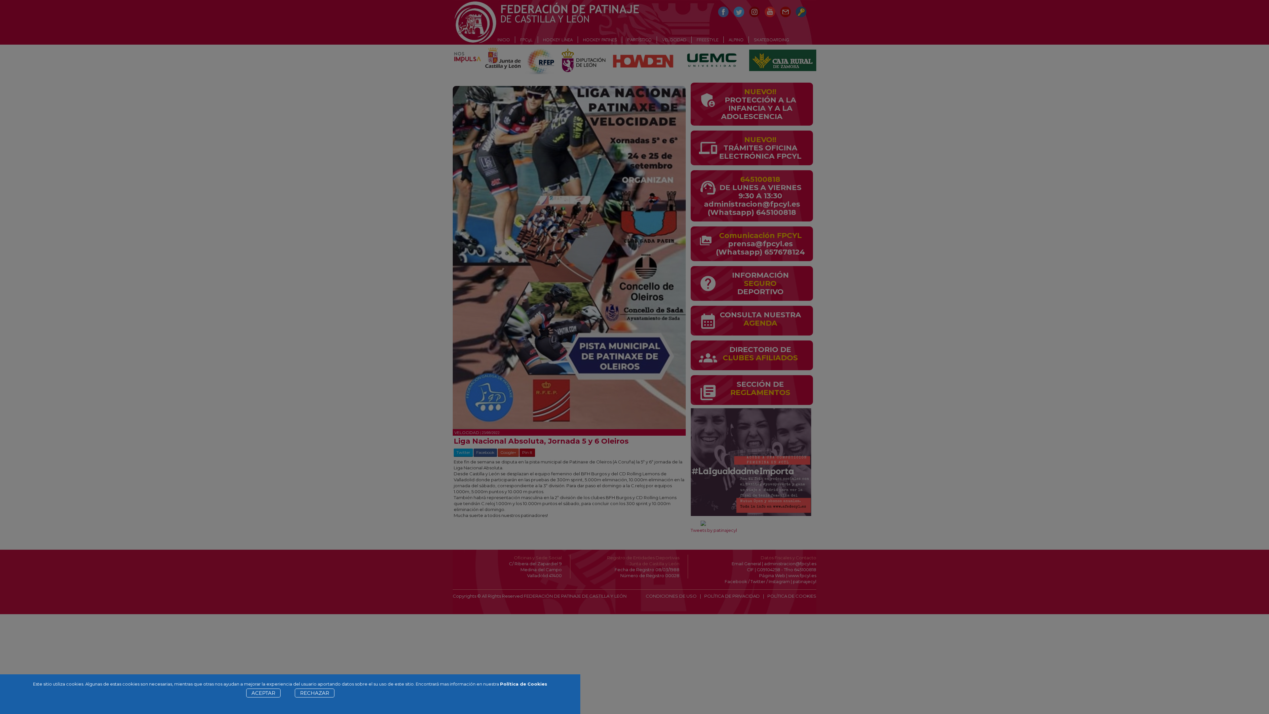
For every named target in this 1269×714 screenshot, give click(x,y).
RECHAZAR (314, 693)
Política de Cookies (523, 684)
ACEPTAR (263, 693)
